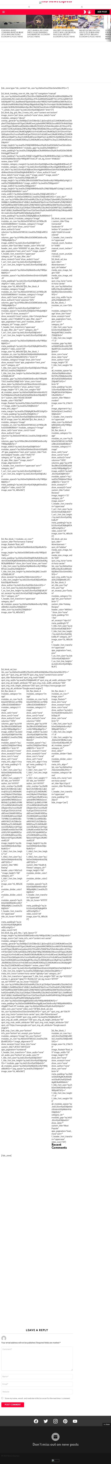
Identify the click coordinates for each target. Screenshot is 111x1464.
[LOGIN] (89, 12)
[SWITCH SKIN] (84, 12)
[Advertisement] (55, 62)
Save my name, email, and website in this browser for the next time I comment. (37, 1398)
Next (109, 28)
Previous (1, 28)
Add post (102, 12)
